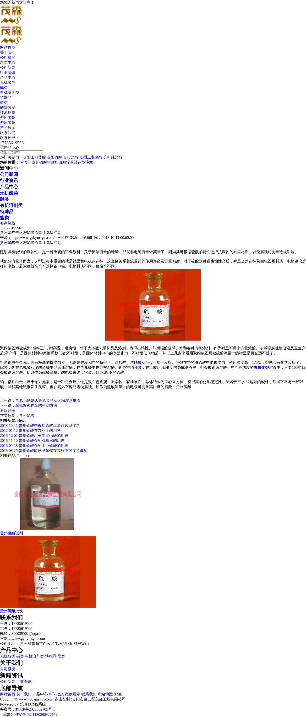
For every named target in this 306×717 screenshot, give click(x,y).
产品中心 (7, 77)
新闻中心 (7, 62)
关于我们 (7, 52)
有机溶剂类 (9, 93)
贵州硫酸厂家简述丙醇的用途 (34, 435)
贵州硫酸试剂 (11, 533)
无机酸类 (7, 82)
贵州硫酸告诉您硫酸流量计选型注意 (62, 162)
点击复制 (62, 699)
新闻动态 (56, 694)
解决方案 (7, 108)
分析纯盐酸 (112, 157)
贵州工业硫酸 (90, 157)
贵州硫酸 (26, 415)
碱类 (4, 88)
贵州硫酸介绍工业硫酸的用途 (34, 446)
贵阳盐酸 (70, 157)
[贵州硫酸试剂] (48, 529)
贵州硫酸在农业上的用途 (30, 430)
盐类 (4, 103)
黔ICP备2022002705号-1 (35, 709)
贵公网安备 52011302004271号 (32, 714)
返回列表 (7, 410)
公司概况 (7, 57)
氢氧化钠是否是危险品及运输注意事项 (47, 400)
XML (118, 694)
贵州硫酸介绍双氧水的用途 (32, 441)
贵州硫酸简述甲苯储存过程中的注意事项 (43, 451)
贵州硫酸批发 (11, 611)
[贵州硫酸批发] (48, 606)
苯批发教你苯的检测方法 (36, 405)
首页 (24, 162)
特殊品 (5, 98)
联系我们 (7, 133)
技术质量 (7, 113)
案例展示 (72, 694)
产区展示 (7, 128)
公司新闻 (7, 67)
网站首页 (7, 47)
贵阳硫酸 (54, 157)
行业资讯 (7, 72)
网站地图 (105, 694)
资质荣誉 (7, 118)
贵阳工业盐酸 (34, 157)
